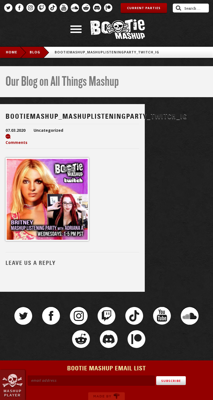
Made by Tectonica (106, 396)
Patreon (108, 8)
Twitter (8, 8)
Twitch (41, 8)
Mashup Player (13, 393)
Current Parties (144, 8)
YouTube (64, 8)
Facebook (19, 8)
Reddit (86, 8)
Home (11, 52)
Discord (97, 8)
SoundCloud (75, 8)
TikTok (53, 8)
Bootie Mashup (117, 29)
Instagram (30, 8)
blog (35, 52)
